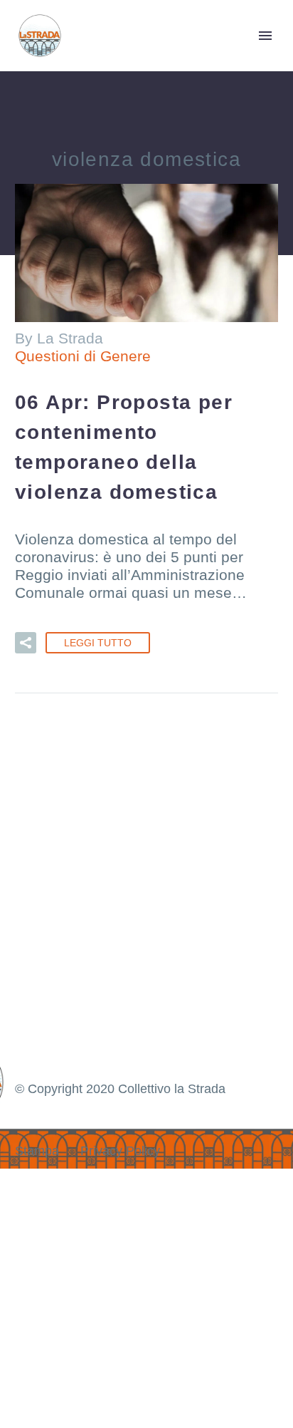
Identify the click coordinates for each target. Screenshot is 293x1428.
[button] (25, 642)
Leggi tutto (98, 642)
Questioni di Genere (83, 356)
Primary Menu (265, 35)
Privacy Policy (120, 1151)
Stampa (37, 1151)
